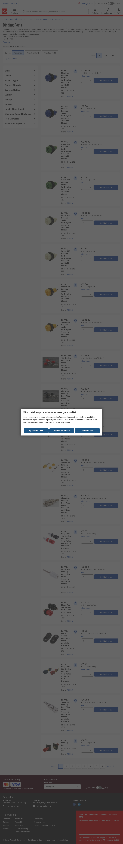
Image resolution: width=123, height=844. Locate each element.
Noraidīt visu (87, 430)
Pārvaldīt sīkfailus (62, 430)
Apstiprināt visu (36, 430)
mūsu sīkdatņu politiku (62, 422)
